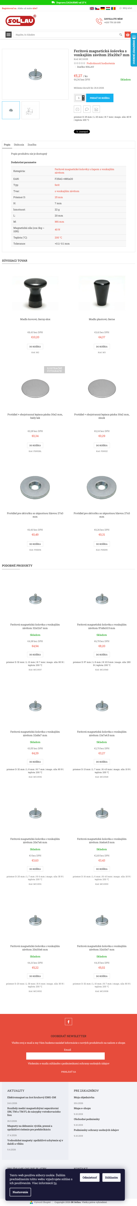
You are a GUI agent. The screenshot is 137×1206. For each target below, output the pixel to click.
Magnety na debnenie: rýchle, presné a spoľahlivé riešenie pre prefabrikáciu (29, 1127)
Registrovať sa (9, 8)
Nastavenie (20, 1192)
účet (34, 8)
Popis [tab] (7, 144)
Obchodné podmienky (87, 1119)
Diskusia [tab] (19, 144)
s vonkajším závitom (67, 191)
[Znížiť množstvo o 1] (83, 99)
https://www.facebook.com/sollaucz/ (68, 1021)
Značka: (85, 66)
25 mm (59, 197)
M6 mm (59, 221)
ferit (57, 185)
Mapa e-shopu (82, 1108)
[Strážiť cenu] (96, 109)
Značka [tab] (32, 144)
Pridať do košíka (100, 97)
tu (55, 1183)
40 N (57, 229)
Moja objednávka (84, 1097)
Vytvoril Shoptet (42, 1202)
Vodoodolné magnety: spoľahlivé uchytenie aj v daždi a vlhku (35, 1142)
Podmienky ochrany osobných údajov (96, 1130)
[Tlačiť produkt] (77, 109)
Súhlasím (111, 1177)
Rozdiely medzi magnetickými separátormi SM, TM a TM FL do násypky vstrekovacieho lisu (34, 1111)
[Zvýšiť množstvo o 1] (83, 96)
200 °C (58, 237)
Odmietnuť (90, 1177)
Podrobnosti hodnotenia (101, 63)
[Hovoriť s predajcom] (86, 109)
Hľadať (122, 35)
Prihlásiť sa (68, 1071)
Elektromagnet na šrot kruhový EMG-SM (31, 1097)
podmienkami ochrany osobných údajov (85, 1063)
